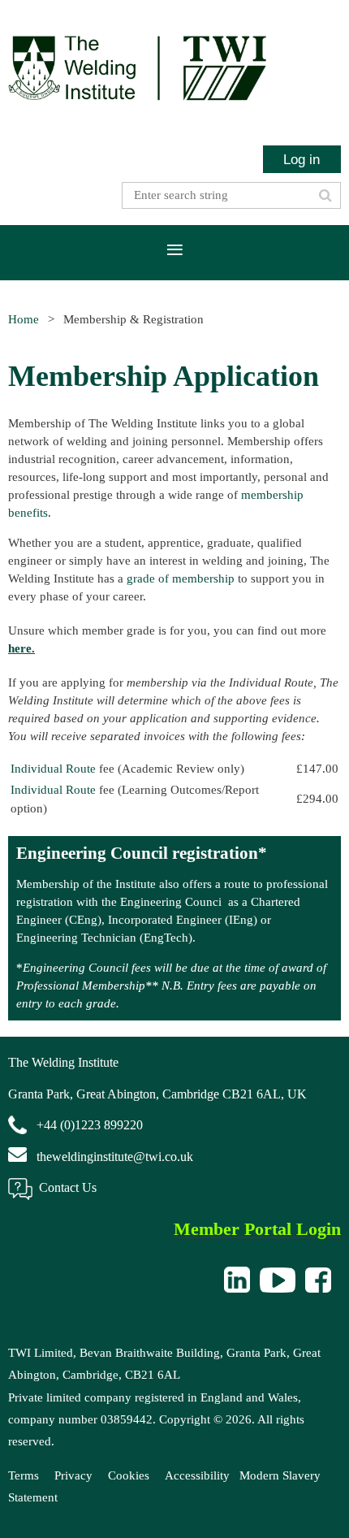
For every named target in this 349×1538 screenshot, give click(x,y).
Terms (23, 1475)
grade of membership (181, 578)
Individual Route (53, 768)
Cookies (128, 1475)
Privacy (73, 1475)
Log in (301, 159)
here (20, 648)
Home (23, 319)
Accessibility (197, 1475)
